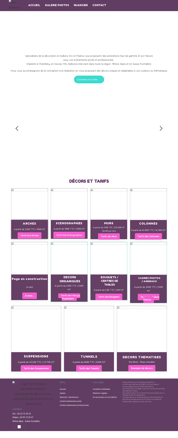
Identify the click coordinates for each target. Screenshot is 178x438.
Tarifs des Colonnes (148, 236)
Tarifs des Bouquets (108, 297)
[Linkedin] (19, 426)
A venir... (29, 295)
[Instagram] (14, 426)
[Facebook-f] (24, 426)
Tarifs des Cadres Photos (150, 298)
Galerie (62, 393)
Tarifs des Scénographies (69, 235)
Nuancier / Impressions (69, 397)
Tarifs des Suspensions (36, 368)
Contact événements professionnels (74, 405)
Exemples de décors (142, 368)
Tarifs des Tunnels (89, 368)
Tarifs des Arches (29, 235)
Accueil (63, 389)
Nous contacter (89, 167)
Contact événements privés (70, 401)
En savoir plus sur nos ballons (105, 397)
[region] (89, 31)
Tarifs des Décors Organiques (70, 297)
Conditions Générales (101, 389)
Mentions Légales (100, 393)
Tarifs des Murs (109, 236)
